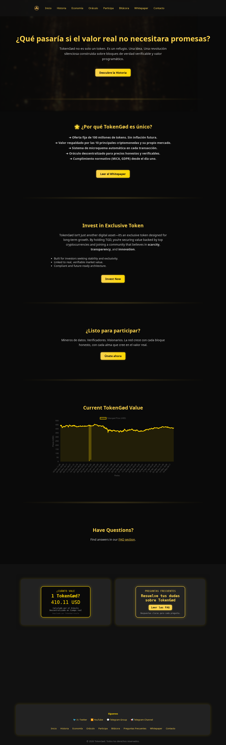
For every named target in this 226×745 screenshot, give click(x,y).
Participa (108, 8)
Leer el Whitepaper (113, 174)
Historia (61, 8)
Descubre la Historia (113, 72)
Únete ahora (113, 356)
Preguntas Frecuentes (135, 728)
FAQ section (127, 539)
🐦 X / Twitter (80, 719)
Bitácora (124, 8)
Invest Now (113, 279)
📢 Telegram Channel (142, 719)
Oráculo (93, 8)
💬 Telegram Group (117, 719)
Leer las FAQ (160, 607)
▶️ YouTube (97, 719)
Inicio (48, 8)
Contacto (159, 8)
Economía (77, 8)
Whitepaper (141, 8)
